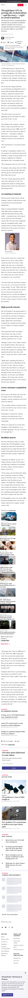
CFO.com (16, 960)
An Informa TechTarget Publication (14, 1)
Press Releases (5, 951)
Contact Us (4, 941)
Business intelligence (6, 63)
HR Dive (16, 963)
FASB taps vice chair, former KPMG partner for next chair (15, 865)
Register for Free (7, 994)
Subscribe (20, 5)
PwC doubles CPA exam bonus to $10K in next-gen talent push (14, 824)
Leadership (11, 744)
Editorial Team (5, 939)
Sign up (14, 768)
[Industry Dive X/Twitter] (9, 927)
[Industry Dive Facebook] (5, 927)
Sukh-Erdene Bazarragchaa (19, 63)
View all (4, 914)
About (3, 937)
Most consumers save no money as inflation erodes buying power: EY (15, 856)
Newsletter (4, 944)
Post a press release (12, 914)
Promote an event (18, 949)
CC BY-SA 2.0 (11, 65)
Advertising (17, 938)
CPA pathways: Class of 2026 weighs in (13, 798)
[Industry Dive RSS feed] (12, 927)
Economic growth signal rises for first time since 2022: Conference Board (14, 848)
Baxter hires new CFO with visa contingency (15, 841)
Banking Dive (17, 958)
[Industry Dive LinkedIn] (2, 927)
